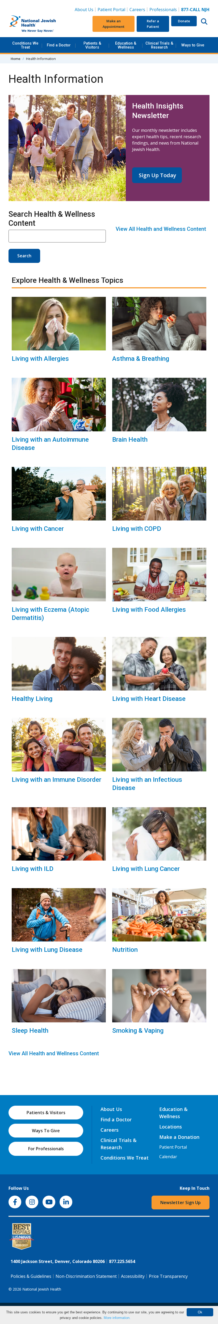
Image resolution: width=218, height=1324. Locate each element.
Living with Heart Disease (149, 698)
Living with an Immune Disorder (56, 779)
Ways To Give (46, 1131)
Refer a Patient (153, 24)
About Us (84, 9)
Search (24, 256)
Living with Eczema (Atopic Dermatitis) (50, 614)
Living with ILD (32, 868)
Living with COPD (136, 528)
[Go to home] (42, 24)
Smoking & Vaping (138, 1030)
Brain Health (130, 439)
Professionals (163, 9)
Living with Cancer (38, 528)
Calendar (168, 1157)
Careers (138, 9)
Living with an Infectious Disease (147, 784)
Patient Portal (111, 9)
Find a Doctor (59, 45)
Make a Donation (179, 1137)
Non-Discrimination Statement (86, 1276)
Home (15, 58)
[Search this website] (204, 21)
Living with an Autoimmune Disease (50, 444)
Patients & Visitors (92, 45)
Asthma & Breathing (140, 358)
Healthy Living (32, 698)
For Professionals (46, 1149)
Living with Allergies (40, 358)
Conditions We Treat (25, 45)
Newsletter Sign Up (180, 1202)
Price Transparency (168, 1276)
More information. (117, 1318)
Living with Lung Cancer (146, 868)
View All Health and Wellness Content (161, 229)
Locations (170, 1126)
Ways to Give (192, 45)
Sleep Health (30, 1030)
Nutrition (125, 949)
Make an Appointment (113, 24)
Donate (184, 21)
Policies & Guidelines (31, 1276)
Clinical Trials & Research (159, 45)
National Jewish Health (41, 1289)
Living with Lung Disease (47, 949)
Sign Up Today (156, 175)
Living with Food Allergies (149, 609)
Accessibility (133, 1276)
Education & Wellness (125, 45)
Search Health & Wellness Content (52, 219)
